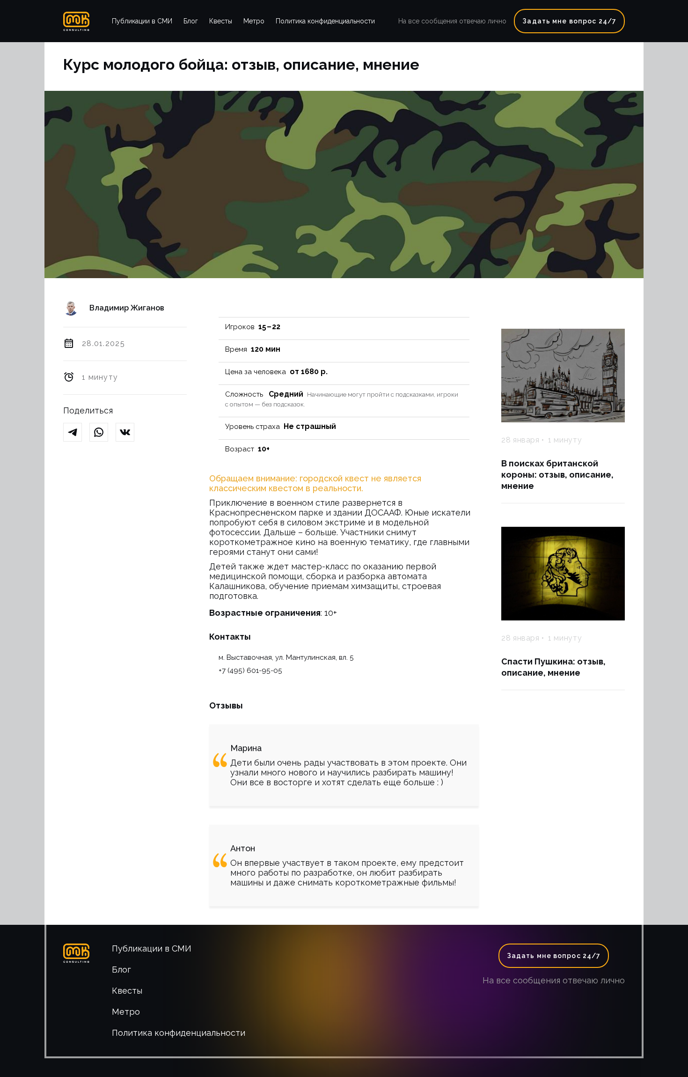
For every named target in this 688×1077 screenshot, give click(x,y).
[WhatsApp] (102, 433)
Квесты (220, 21)
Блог (190, 21)
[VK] (129, 433)
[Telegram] (76, 433)
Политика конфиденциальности (325, 21)
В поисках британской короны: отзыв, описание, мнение (557, 474)
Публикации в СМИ (142, 21)
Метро (253, 21)
